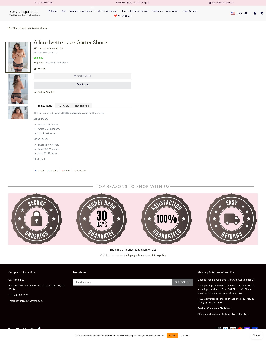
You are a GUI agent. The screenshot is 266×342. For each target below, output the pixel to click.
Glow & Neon (190, 10)
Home (54, 10)
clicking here (235, 292)
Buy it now (82, 84)
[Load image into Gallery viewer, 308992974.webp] (18, 57)
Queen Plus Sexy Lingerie (134, 10)
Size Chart (63, 105)
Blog (63, 10)
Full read (186, 335)
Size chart (40, 68)
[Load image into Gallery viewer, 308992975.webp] (18, 89)
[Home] (9, 27)
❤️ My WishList (122, 15)
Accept (172, 335)
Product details (44, 105)
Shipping (38, 62)
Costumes (157, 10)
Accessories (172, 10)
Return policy (158, 255)
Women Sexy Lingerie (81, 10)
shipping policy (134, 255)
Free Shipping (82, 105)
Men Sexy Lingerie (107, 10)
